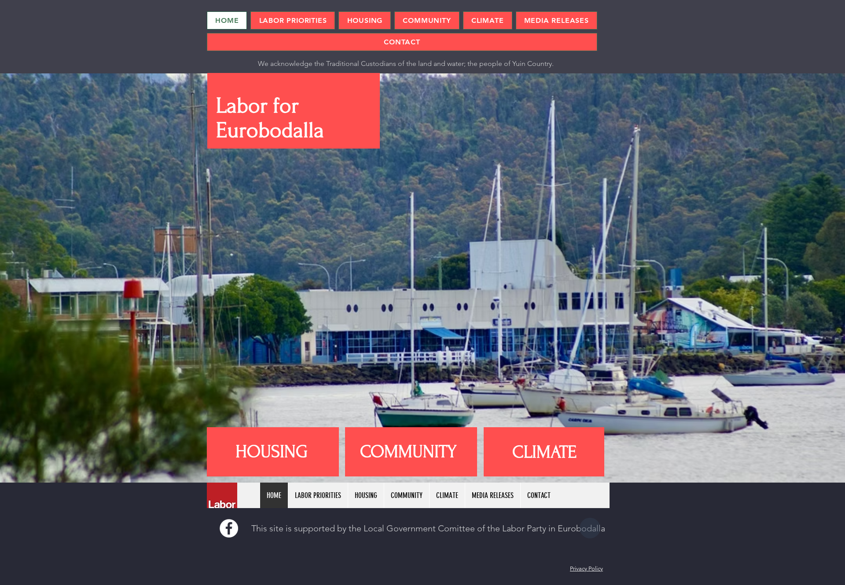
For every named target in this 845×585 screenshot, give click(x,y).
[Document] (590, 528)
